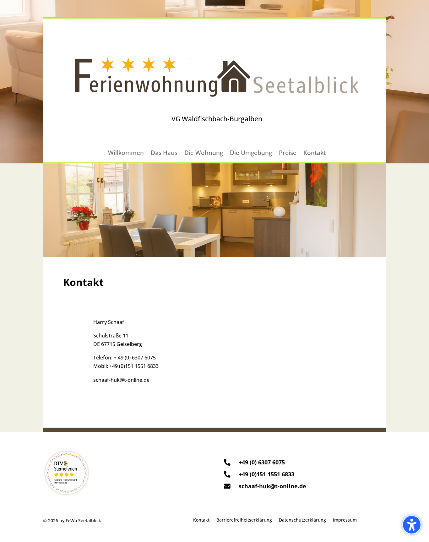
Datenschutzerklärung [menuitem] (302, 520)
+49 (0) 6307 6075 (262, 462)
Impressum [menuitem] (345, 520)
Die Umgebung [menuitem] (251, 154)
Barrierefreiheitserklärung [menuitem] (244, 520)
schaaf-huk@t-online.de (121, 379)
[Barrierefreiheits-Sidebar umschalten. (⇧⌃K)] (411, 524)
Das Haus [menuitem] (164, 154)
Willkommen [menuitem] (126, 154)
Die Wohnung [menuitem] (203, 154)
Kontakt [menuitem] (314, 154)
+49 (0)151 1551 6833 (134, 366)
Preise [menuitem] (287, 154)
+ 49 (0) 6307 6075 (135, 357)
